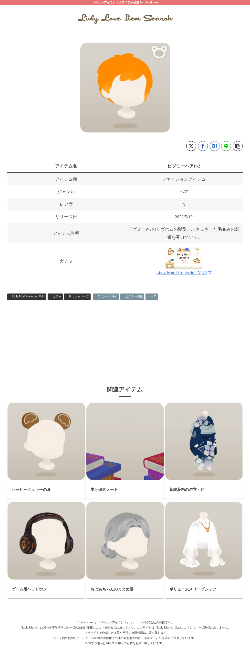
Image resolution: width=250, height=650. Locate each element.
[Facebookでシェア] (203, 146)
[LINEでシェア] (226, 146)
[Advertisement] (125, 338)
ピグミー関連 (134, 296)
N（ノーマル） (108, 296)
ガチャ (56, 296)
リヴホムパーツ (79, 296)
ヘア (153, 296)
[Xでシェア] (191, 146)
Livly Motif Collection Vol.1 (181, 272)
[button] (238, 146)
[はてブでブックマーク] (214, 146)
